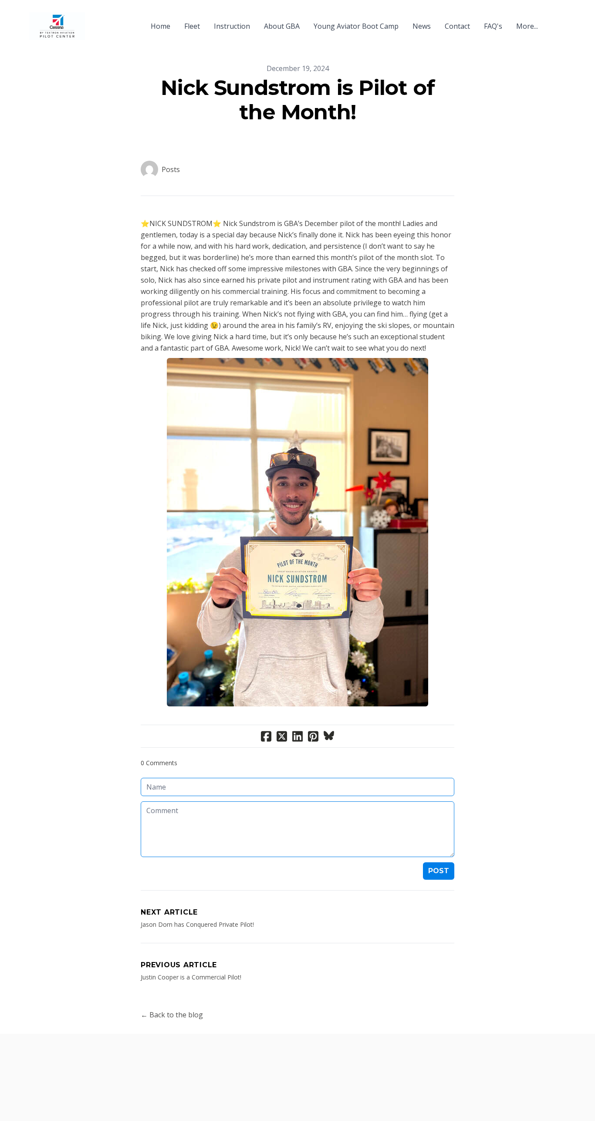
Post (438, 871)
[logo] (57, 26)
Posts (171, 169)
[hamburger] (95, 20)
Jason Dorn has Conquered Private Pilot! (197, 924)
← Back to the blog (172, 1015)
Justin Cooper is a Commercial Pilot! (191, 977)
